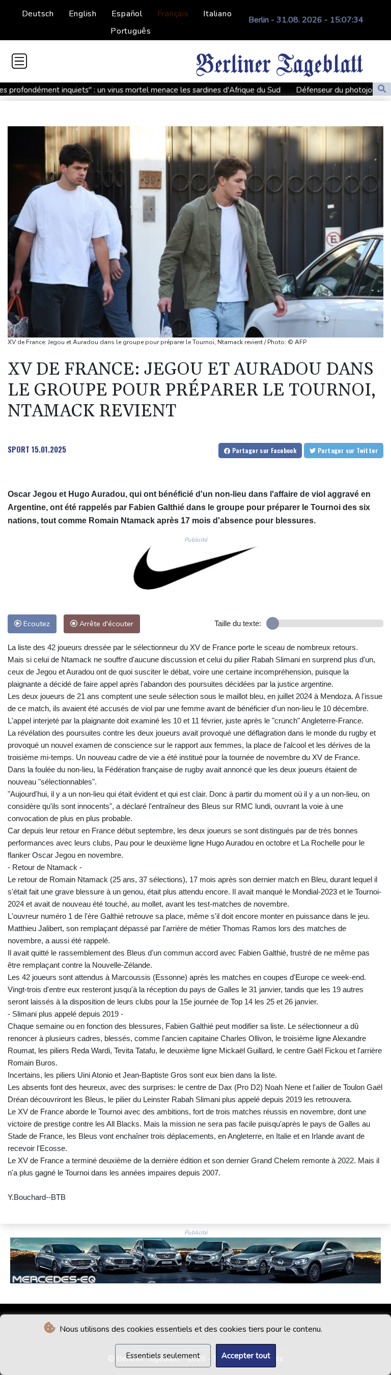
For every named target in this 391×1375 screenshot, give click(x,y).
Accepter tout (245, 1356)
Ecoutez (35, 624)
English (83, 13)
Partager (263, 450)
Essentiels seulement (163, 1356)
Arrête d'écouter (105, 624)
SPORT (19, 449)
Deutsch (38, 13)
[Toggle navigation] (19, 61)
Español (127, 13)
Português (130, 31)
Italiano (217, 13)
